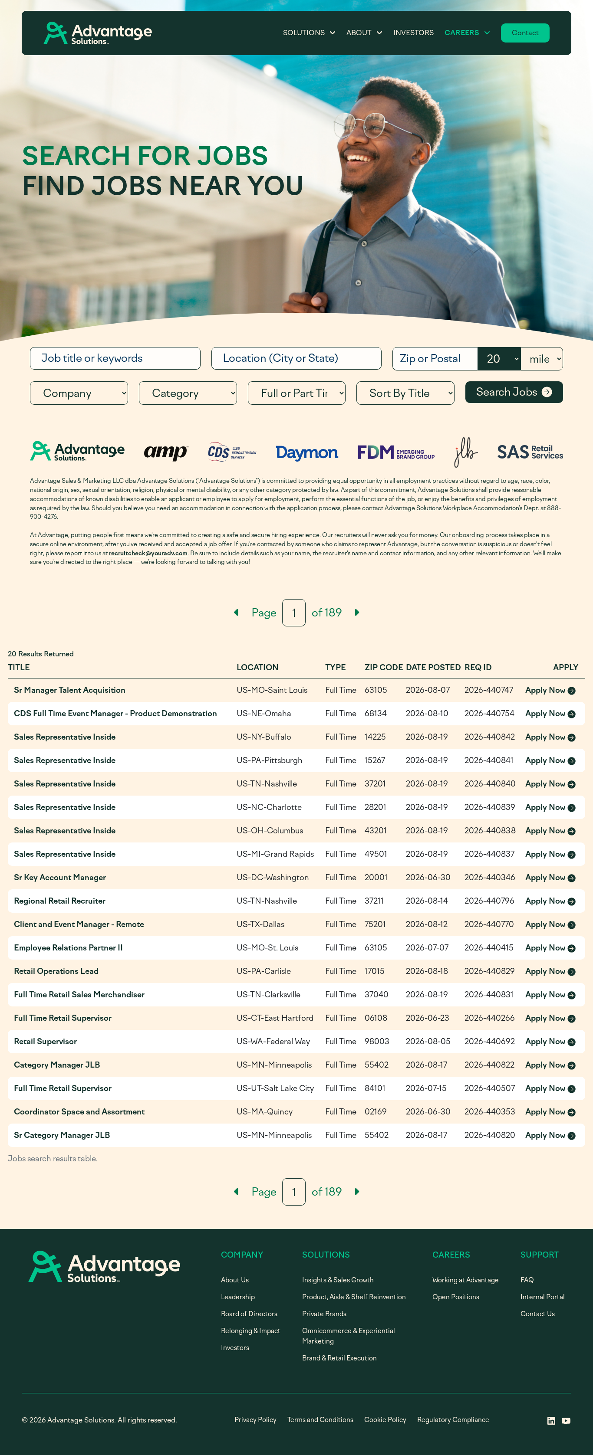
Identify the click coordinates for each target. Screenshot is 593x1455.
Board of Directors (249, 1314)
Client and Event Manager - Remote (79, 924)
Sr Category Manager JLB (62, 1135)
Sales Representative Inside (64, 737)
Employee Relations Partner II (68, 948)
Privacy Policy (255, 1420)
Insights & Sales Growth (338, 1280)
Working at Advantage (465, 1280)
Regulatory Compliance (453, 1420)
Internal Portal (543, 1297)
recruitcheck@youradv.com (148, 553)
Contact (525, 33)
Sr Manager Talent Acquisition (69, 690)
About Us (235, 1280)
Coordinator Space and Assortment (79, 1112)
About (359, 33)
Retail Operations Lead (56, 971)
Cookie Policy (385, 1420)
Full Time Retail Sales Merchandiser (79, 994)
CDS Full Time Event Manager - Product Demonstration (115, 713)
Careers (462, 33)
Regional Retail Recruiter (59, 901)
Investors (413, 33)
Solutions (304, 33)
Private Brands (324, 1314)
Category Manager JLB (57, 1065)
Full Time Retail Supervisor (63, 1018)
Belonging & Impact (250, 1331)
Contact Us (538, 1314)
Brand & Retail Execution (339, 1358)
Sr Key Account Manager (60, 877)
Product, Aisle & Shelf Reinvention (354, 1297)
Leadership (238, 1297)
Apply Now (552, 690)
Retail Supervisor (45, 1041)
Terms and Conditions (320, 1420)
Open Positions (455, 1297)
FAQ (527, 1280)
